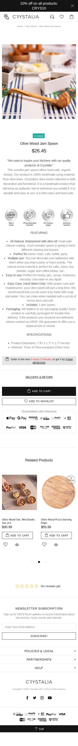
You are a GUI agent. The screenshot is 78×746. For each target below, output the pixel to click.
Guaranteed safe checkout (39, 411)
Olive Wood (31, 26)
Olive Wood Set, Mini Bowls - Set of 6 (19, 521)
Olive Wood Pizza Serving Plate (56, 521)
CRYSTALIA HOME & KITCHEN (26, 16)
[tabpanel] (19, 513)
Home (20, 26)
